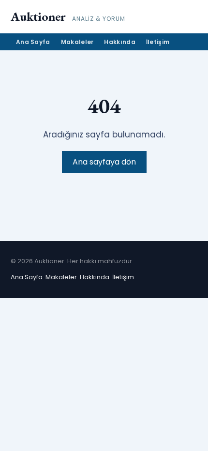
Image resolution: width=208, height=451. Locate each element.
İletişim (157, 42)
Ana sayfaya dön (104, 161)
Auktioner (38, 16)
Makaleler (77, 42)
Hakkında (119, 42)
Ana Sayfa (33, 42)
